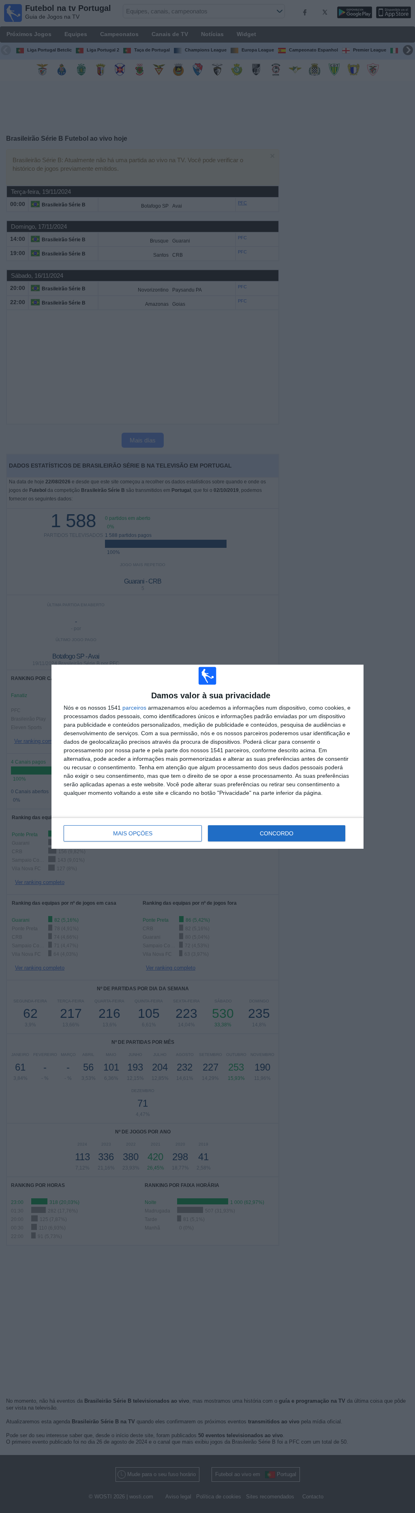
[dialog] (207, 757)
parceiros (134, 707)
